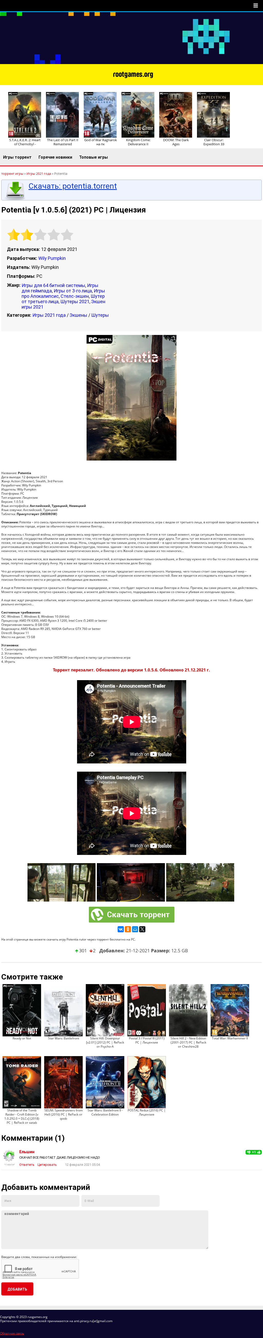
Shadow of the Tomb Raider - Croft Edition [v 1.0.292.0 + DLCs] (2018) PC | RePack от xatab (21, 1116)
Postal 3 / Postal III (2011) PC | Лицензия (147, 1040)
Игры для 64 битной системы (53, 285)
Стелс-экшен (75, 296)
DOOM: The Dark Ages (176, 142)
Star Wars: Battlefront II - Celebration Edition (105, 1112)
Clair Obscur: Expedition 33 (213, 142)
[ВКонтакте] (121, 929)
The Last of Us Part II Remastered (62, 142)
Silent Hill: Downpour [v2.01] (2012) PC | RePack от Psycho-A (105, 1042)
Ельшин (26, 1151)
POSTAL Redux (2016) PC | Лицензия (147, 1112)
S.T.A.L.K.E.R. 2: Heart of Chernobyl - (25, 142)
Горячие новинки (55, 157)
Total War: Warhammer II (230, 1038)
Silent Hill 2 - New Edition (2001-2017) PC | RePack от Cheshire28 (188, 1042)
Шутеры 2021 (74, 301)
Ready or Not (22, 1038)
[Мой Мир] (135, 929)
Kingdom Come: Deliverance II (138, 142)
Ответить (26, 1165)
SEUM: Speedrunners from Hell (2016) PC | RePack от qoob (63, 1114)
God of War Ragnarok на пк (100, 142)
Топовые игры (93, 157)
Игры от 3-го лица (73, 290)
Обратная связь (12, 1333)
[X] (142, 929)
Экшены (78, 315)
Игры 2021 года (49, 315)
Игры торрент (17, 157)
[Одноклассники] (128, 929)
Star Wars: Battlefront (63, 1038)
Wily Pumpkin (52, 258)
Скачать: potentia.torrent (73, 186)
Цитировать (47, 1165)
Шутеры (100, 315)
